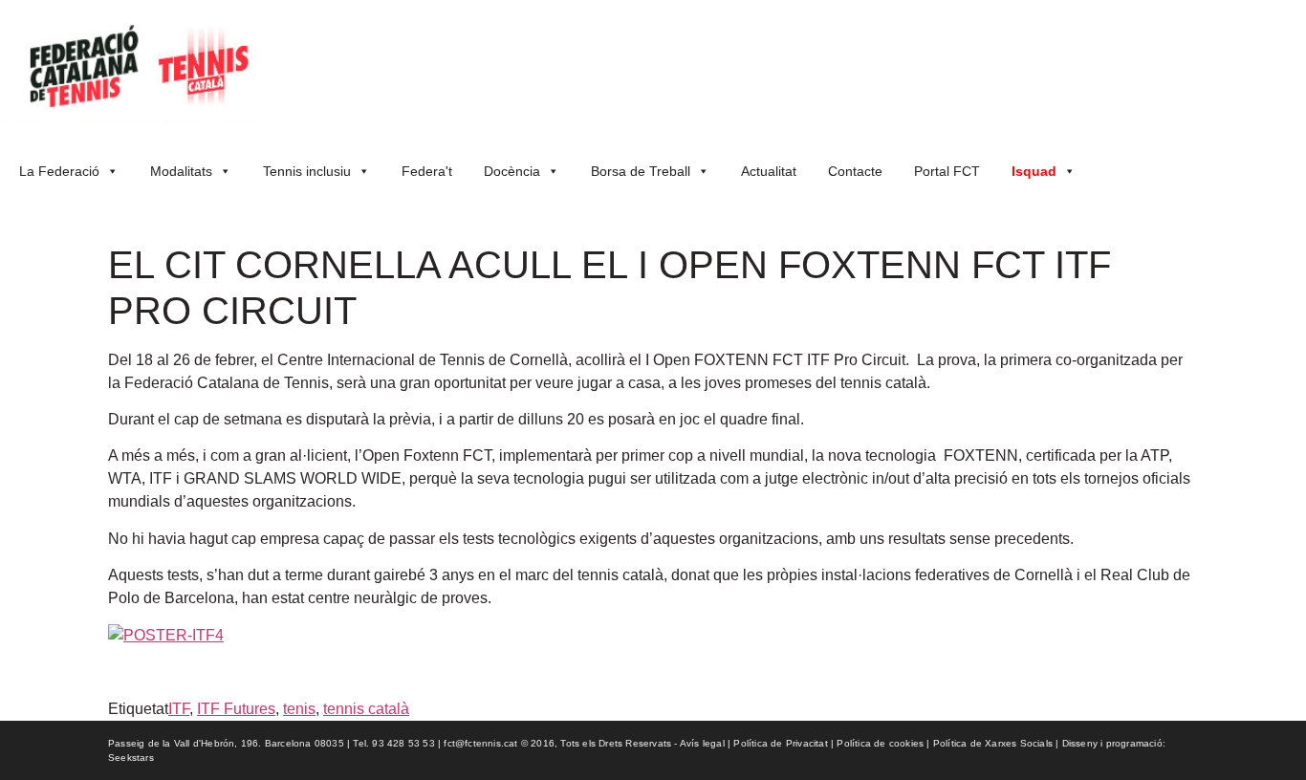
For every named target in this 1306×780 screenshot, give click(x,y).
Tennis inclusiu (307, 171)
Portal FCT (947, 171)
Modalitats (181, 171)
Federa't (427, 171)
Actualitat (768, 171)
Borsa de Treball (640, 171)
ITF (178, 709)
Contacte (855, 171)
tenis (299, 709)
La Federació (59, 171)
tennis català (366, 709)
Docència (512, 171)
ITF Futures (236, 709)
